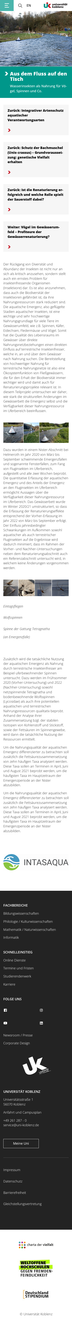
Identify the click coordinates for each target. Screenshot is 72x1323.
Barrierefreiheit (14, 1192)
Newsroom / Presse (18, 1035)
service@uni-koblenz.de (21, 1125)
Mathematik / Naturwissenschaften (29, 929)
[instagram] (41, 1010)
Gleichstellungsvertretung (22, 1204)
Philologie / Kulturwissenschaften (28, 921)
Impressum (11, 1170)
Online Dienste (14, 960)
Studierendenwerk (17, 976)
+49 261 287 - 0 (15, 1120)
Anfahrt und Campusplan (22, 1112)
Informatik (11, 937)
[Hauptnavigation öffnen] (7, 5)
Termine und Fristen (18, 968)
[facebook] (5, 1010)
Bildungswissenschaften (21, 913)
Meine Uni (21, 1143)
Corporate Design (16, 1043)
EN (29, 5)
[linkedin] (41, 1023)
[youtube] (5, 1023)
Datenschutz (12, 1181)
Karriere (9, 984)
